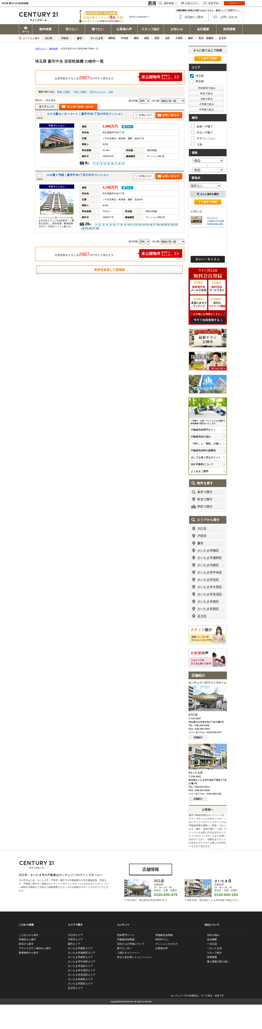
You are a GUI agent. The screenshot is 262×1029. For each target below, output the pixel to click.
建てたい (98, 29)
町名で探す (205, 499)
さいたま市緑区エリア (80, 957)
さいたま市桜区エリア (80, 979)
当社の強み (213, 935)
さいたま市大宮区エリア (81, 970)
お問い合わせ (228, 17)
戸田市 (64, 38)
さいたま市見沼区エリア (81, 974)
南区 (136, 38)
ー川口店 (212, 943)
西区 (157, 38)
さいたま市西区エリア (80, 983)
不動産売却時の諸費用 (203, 450)
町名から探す (26, 943)
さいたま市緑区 (208, 565)
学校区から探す (27, 939)
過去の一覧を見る (207, 259)
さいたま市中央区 (209, 572)
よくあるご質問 (199, 471)
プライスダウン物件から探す (35, 948)
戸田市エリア (75, 939)
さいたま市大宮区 (209, 587)
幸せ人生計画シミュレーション (134, 957)
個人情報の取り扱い (218, 961)
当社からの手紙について (130, 943)
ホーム (25, 31)
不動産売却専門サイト (203, 429)
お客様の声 (124, 29)
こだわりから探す (29, 935)
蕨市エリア (74, 943)
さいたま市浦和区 (209, 557)
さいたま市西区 (208, 608)
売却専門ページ (125, 935)
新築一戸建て (64, 91)
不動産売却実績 (125, 939)
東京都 (200, 81)
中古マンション (98, 91)
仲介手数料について (202, 464)
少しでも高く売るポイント (206, 457)
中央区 (125, 38)
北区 (167, 38)
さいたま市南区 (208, 550)
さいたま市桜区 (208, 601)
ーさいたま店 (214, 948)
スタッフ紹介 (150, 29)
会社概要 (203, 29)
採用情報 (229, 29)
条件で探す (205, 492)
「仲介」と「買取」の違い (206, 443)
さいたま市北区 (208, 579)
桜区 (146, 38)
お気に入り (191, 3)
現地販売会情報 (164, 935)
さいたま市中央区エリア (81, 961)
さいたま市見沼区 (209, 594)
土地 (110, 91)
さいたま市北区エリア (80, 965)
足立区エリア (75, 988)
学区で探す (205, 506)
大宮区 (179, 38)
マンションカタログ (166, 943)
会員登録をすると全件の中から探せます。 (85, 77)
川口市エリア (75, 935)
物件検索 (45, 29)
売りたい (72, 29)
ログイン (234, 3)
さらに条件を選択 (209, 194)
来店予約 (213, 3)
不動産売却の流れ (201, 436)
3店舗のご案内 (194, 17)
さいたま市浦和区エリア (81, 952)
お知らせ (177, 29)
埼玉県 (200, 75)
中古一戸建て (80, 91)
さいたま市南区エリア (80, 948)
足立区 (222, 38)
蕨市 (79, 38)
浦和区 (112, 38)
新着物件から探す (29, 952)
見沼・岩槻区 (206, 38)
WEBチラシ (162, 939)
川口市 (48, 38)
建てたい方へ (124, 948)
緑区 (190, 38)
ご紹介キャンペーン (128, 952)
